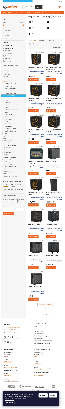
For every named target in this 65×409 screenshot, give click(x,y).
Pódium (5, 174)
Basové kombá (9, 91)
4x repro (8, 103)
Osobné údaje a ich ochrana (42, 343)
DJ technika (6, 143)
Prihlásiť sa (8, 213)
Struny (7, 117)
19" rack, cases (7, 171)
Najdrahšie (51, 40)
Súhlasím (53, 395)
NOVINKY (5, 77)
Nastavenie (9, 402)
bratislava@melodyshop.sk (42, 369)
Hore (46, 314)
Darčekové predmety (10, 131)
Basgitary (6, 81)
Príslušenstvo (8, 126)
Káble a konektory (8, 164)
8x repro (8, 107)
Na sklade (9, 30)
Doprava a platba (39, 334)
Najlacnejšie (42, 40)
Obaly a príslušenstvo (11, 110)
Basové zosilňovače (11, 93)
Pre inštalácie (7, 159)
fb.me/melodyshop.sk (13, 332)
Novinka (8, 35)
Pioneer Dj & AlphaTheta (9, 145)
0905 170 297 (8, 362)
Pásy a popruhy (9, 119)
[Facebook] (5, 342)
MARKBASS (9, 58)
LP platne (6, 150)
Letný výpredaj (7, 74)
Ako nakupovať (38, 331)
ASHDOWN (9, 48)
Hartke (8, 56)
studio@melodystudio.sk (11, 381)
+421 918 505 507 (11, 330)
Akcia (7, 33)
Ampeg (8, 45)
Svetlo (5, 169)
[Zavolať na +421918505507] (5, 1)
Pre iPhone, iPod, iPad (9, 162)
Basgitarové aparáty (10, 88)
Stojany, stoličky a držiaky (10, 167)
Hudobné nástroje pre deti (10, 176)
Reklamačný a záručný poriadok (43, 341)
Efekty (7, 112)
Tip (7, 38)
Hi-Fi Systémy (7, 148)
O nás (35, 326)
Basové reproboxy (10, 95)
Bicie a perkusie (7, 140)
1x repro (8, 98)
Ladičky (7, 122)
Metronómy (8, 124)
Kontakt (36, 329)
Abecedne (44, 44)
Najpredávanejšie (33, 44)
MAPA (6, 356)
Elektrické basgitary (10, 84)
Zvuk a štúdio (7, 152)
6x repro (8, 105)
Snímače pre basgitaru (11, 129)
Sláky (4, 138)
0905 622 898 (37, 364)
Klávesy (5, 133)
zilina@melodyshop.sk (10, 367)
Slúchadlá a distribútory (9, 157)
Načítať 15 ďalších (45, 304)
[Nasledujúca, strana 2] (45, 309)
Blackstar (8, 51)
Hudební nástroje (39, 375)
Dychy (5, 136)
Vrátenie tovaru (38, 338)
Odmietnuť (43, 395)
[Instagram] (11, 342)
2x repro (8, 100)
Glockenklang (9, 53)
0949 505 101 (8, 375)
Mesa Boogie (9, 61)
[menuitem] (6, 12)
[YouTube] (8, 342)
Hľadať (38, 7)
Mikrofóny (6, 155)
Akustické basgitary (10, 86)
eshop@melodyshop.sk (13, 327)
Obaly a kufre (8, 114)
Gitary (5, 79)
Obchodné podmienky (40, 336)
